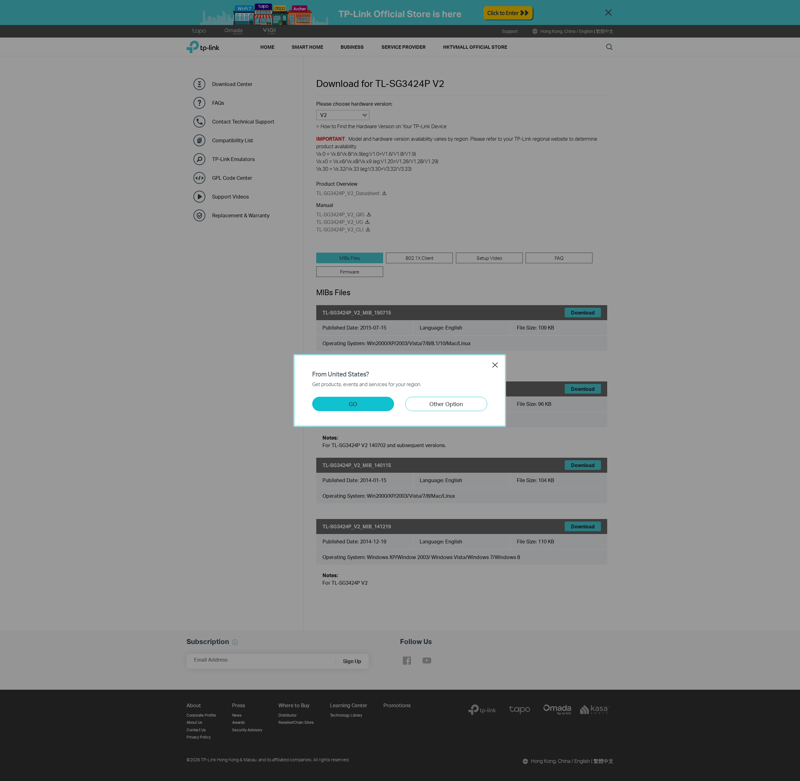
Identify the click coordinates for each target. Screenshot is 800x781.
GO (353, 403)
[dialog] (400, 390)
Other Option (446, 403)
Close (495, 364)
